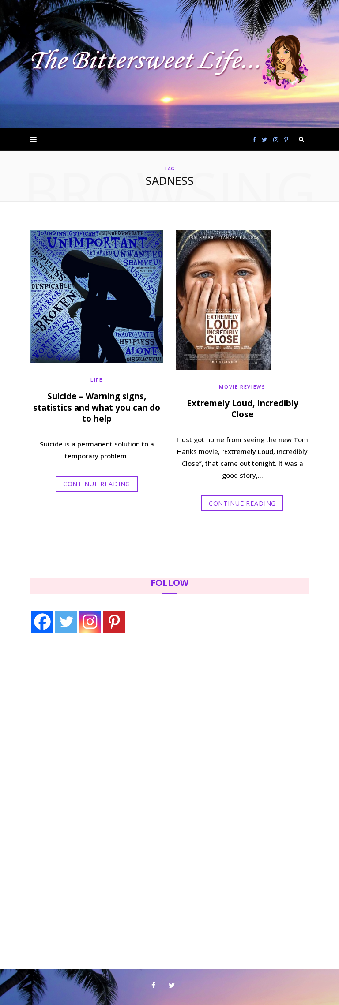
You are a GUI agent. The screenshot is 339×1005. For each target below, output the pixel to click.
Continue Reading (96, 484)
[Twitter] (66, 622)
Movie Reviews (242, 386)
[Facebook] (42, 622)
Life (96, 379)
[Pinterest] (114, 622)
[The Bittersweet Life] (169, 64)
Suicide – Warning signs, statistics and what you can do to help (96, 407)
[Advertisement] (86, 712)
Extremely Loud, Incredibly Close (242, 409)
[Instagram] (90, 622)
